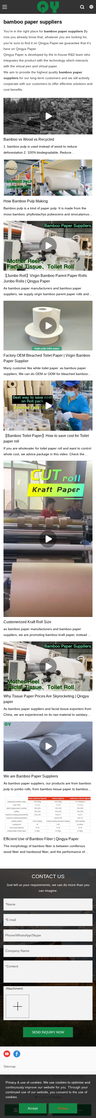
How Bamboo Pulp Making (25, 201)
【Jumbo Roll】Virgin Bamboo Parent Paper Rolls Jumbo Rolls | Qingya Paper (45, 278)
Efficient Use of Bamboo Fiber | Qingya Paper (41, 839)
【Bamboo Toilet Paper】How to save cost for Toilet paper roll (46, 438)
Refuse (63, 1108)
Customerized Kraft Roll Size (27, 622)
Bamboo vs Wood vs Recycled (28, 139)
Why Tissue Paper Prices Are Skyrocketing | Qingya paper (46, 699)
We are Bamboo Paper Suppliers (30, 776)
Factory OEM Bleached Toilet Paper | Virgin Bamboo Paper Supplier (46, 358)
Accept (33, 1108)
